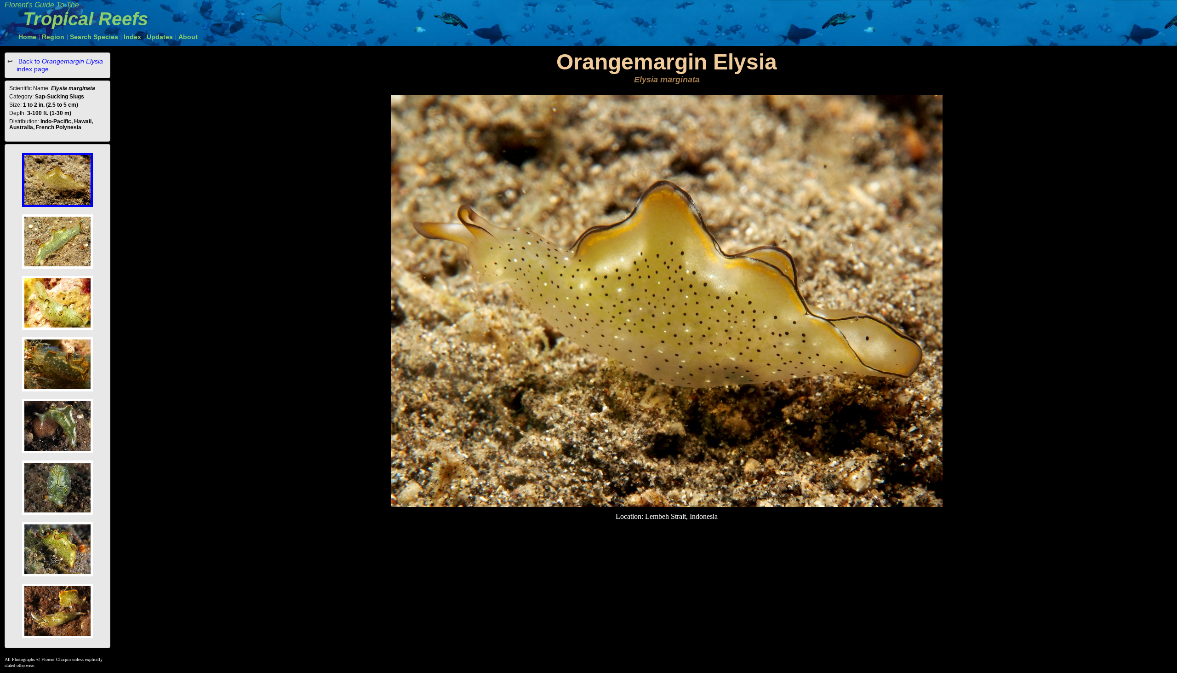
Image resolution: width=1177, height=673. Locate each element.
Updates (160, 36)
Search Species (94, 36)
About (188, 36)
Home (27, 36)
